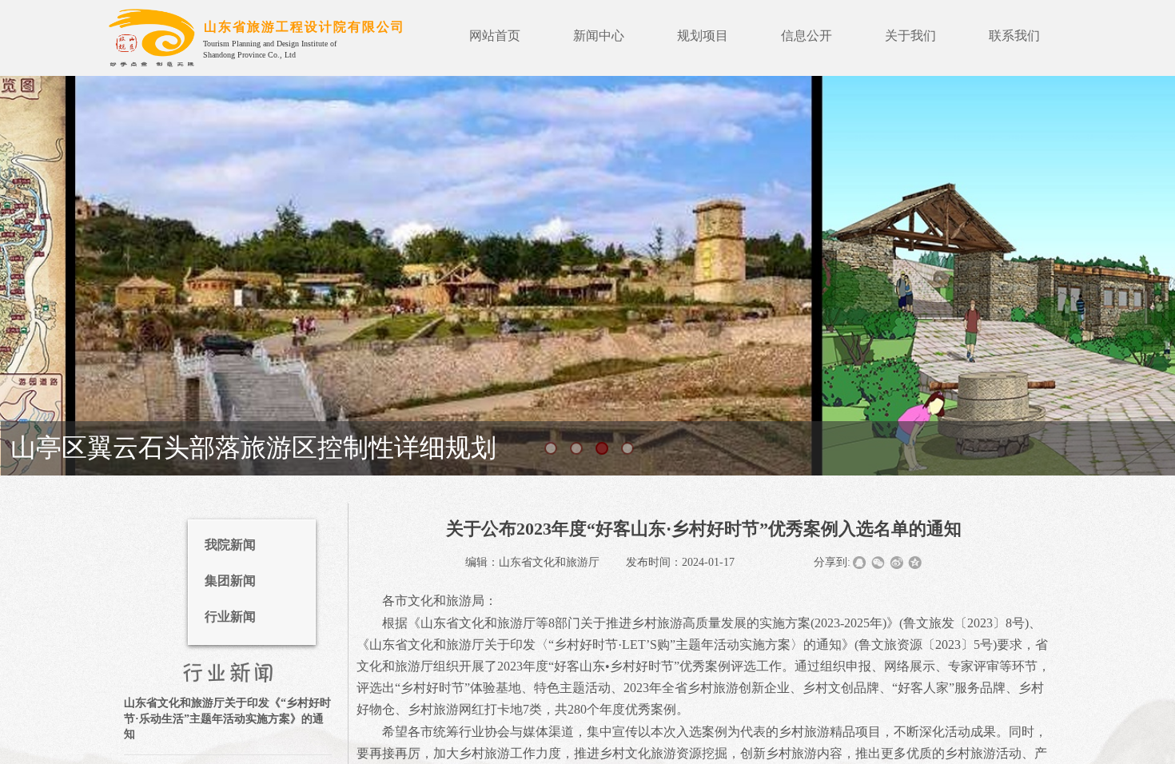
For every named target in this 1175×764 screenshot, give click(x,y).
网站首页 (494, 35)
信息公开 (806, 35)
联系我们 (1014, 35)
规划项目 (702, 35)
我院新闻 (230, 544)
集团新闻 (230, 580)
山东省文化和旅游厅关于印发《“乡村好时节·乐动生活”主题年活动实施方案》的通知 (227, 718)
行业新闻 (230, 616)
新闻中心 (598, 35)
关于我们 (910, 35)
